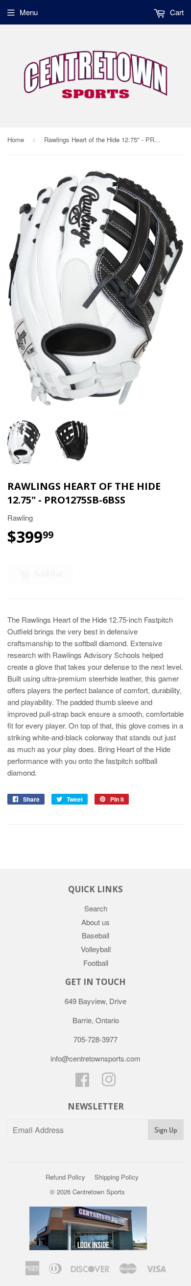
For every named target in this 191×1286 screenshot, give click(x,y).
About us (95, 922)
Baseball (95, 935)
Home (15, 139)
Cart (176, 12)
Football (95, 963)
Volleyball (96, 949)
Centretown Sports (98, 1191)
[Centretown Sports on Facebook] (82, 1082)
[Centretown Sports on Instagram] (108, 1082)
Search (95, 908)
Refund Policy (65, 1177)
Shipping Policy (117, 1177)
